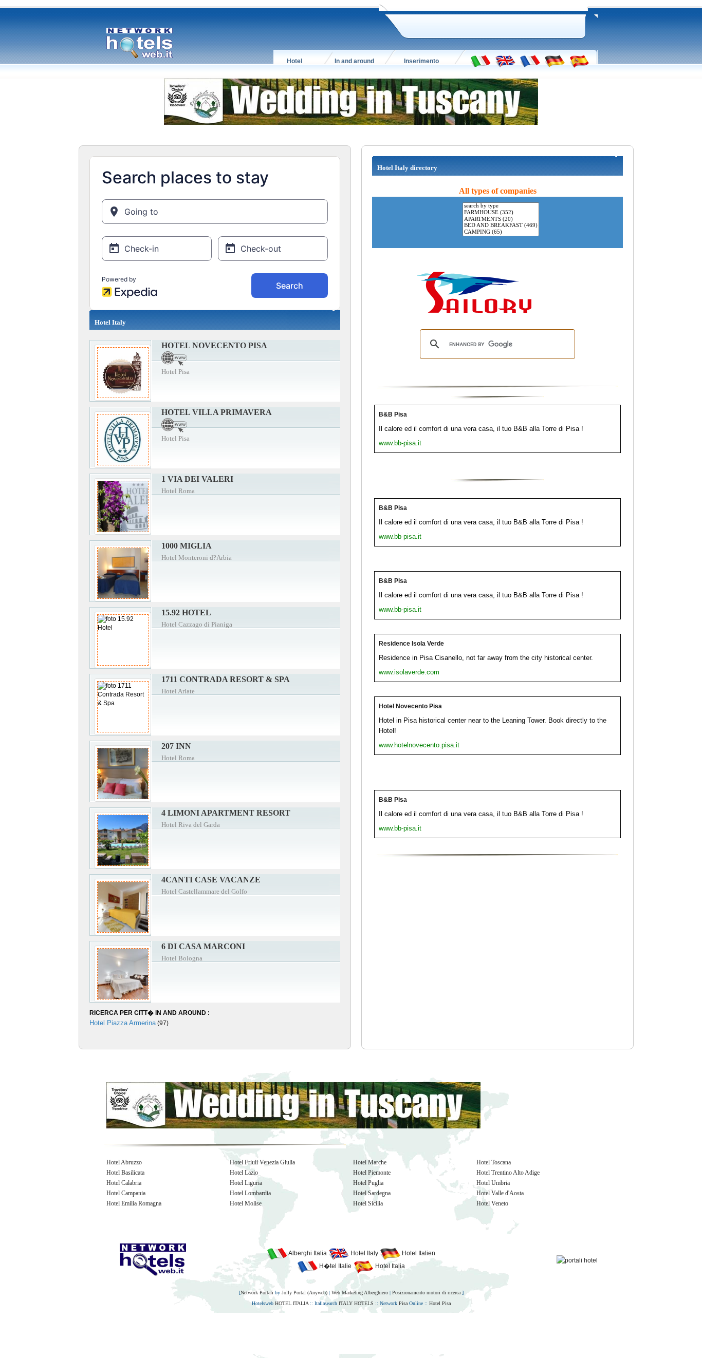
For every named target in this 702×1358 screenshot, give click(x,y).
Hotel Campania (125, 1193)
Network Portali (257, 1292)
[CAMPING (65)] (501, 232)
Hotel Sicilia (368, 1203)
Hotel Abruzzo (124, 1162)
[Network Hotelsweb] (139, 43)
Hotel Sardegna (372, 1193)
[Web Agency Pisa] (333, 1332)
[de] (554, 60)
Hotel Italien (417, 1253)
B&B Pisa (393, 414)
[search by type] (501, 206)
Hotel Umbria (493, 1182)
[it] (480, 60)
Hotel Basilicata (125, 1172)
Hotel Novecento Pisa (410, 706)
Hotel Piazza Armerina (122, 1023)
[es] (579, 60)
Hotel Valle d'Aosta (500, 1193)
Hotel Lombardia (250, 1193)
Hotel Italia (389, 1266)
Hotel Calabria (123, 1182)
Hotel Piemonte (372, 1172)
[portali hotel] (577, 1259)
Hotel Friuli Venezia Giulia (262, 1162)
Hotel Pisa (440, 1303)
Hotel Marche (369, 1162)
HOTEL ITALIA (291, 1303)
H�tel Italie (335, 1266)
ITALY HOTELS (356, 1303)
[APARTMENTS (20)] (501, 219)
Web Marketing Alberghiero (359, 1292)
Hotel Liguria (246, 1182)
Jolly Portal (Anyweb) (304, 1292)
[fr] (530, 60)
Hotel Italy (363, 1253)
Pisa (403, 1303)
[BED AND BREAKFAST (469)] (501, 225)
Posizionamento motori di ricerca (426, 1292)
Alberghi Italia (307, 1253)
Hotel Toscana (493, 1162)
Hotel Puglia (368, 1182)
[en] (505, 60)
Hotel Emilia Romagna (133, 1203)
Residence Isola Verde (411, 643)
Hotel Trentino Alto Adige (508, 1172)
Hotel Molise (246, 1203)
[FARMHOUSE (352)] (501, 213)
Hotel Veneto (492, 1203)
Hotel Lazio (244, 1172)
